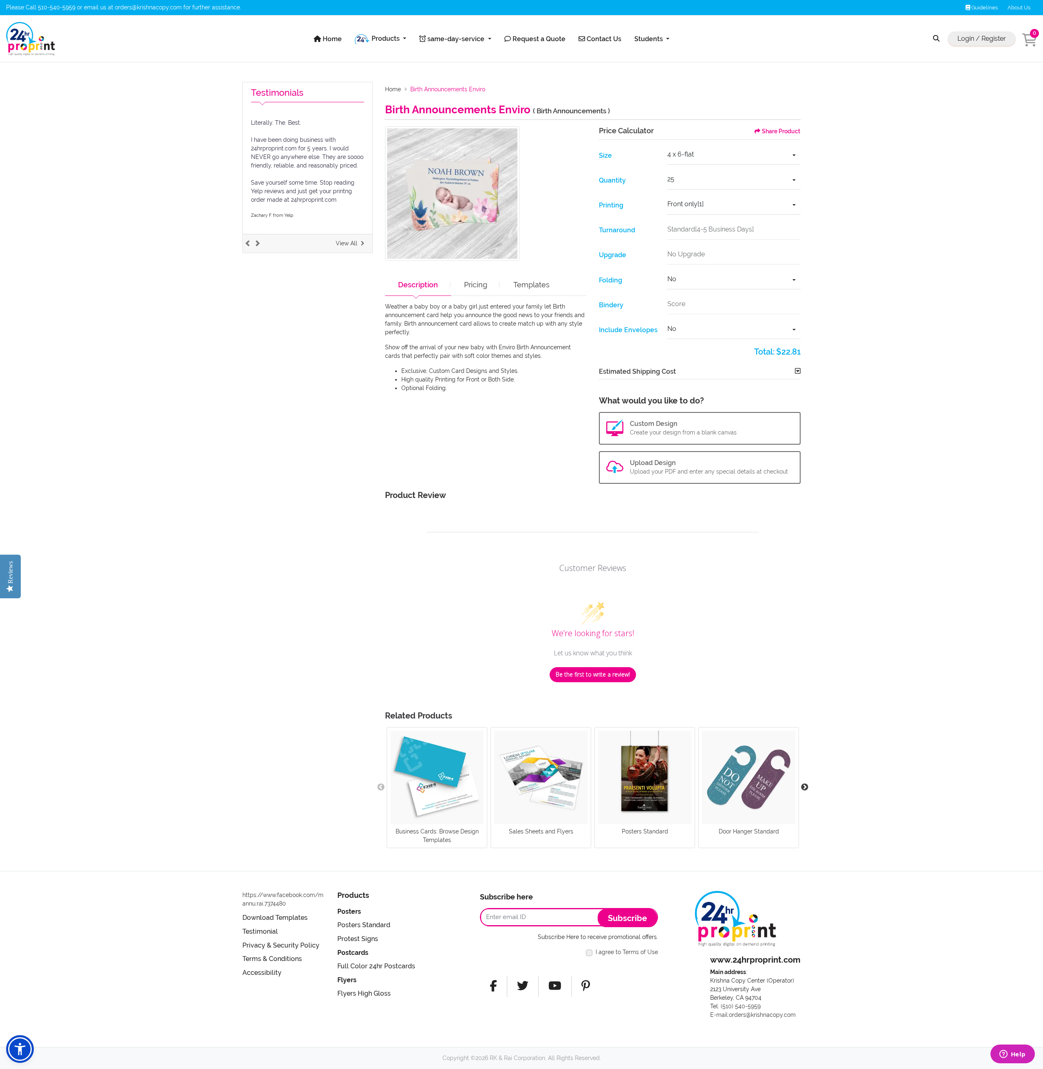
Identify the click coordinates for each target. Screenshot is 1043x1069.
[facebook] (493, 986)
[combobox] (734, 155)
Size (605, 155)
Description (418, 284)
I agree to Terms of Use (627, 952)
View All (346, 243)
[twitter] (522, 986)
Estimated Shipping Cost (637, 371)
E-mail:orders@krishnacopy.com (753, 1015)
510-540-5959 (56, 7)
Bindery (611, 305)
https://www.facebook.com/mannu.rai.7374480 (282, 899)
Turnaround (617, 230)
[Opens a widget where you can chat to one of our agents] (1012, 1055)
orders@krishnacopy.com (148, 7)
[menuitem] (327, 39)
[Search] (936, 38)
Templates (531, 284)
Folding (610, 280)
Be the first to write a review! (593, 674)
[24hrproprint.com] (30, 38)
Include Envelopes (628, 330)
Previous (381, 787)
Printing (611, 205)
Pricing (475, 284)
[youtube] (554, 986)
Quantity (612, 180)
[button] (20, 1049)
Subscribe (627, 918)
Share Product (781, 131)
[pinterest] (585, 986)
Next (805, 787)
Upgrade (612, 255)
